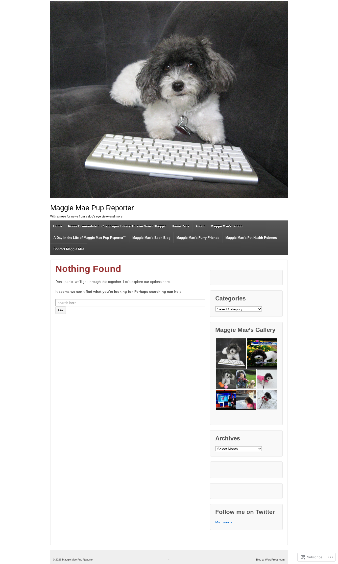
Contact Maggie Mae (68, 249)
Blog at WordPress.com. (270, 559)
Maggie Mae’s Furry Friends (197, 238)
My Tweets (223, 522)
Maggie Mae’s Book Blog (151, 238)
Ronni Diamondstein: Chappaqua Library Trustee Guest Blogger (117, 226)
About (200, 226)
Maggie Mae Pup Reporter (92, 208)
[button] (230, 353)
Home (57, 226)
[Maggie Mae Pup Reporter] (169, 99)
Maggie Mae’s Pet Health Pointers (251, 238)
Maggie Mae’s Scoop (226, 226)
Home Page (180, 226)
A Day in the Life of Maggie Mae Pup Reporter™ (89, 238)
